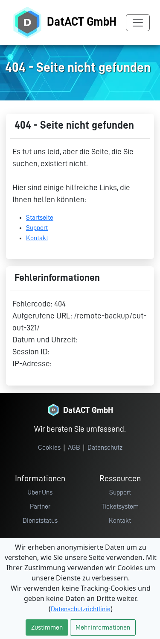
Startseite (39, 217)
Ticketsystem (120, 506)
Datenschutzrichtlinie (81, 609)
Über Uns (39, 492)
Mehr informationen (103, 627)
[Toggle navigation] (138, 22)
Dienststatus (40, 520)
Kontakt (37, 238)
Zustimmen (47, 627)
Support (37, 227)
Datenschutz (104, 447)
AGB (74, 447)
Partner (40, 506)
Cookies (49, 447)
